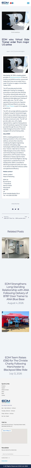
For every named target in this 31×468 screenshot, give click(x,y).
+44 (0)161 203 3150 (7, 405)
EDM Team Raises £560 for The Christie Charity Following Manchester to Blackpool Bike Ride (15, 363)
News (3, 393)
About (3, 391)
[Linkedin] (12, 3)
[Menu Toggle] (28, 3)
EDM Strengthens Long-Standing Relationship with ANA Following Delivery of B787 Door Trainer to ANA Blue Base (15, 291)
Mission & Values (5, 389)
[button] (13, 209)
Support (3, 387)
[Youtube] (10, 3)
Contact (3, 395)
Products (3, 386)
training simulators (15, 77)
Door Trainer (10, 106)
